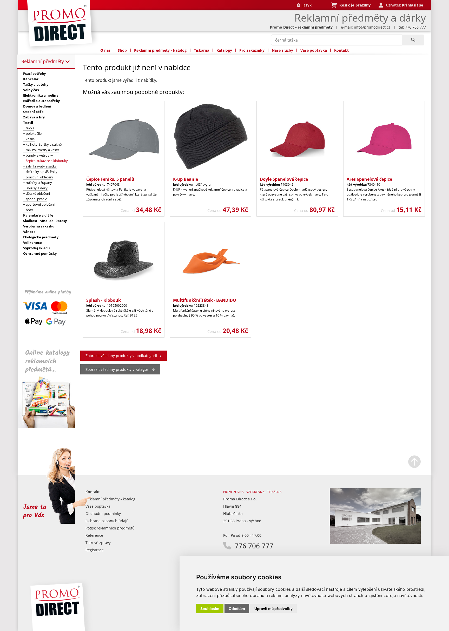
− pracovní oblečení (38, 177)
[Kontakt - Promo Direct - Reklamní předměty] (375, 542)
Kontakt (341, 50)
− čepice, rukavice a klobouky (45, 160)
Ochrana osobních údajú (107, 520)
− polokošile (32, 133)
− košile (29, 139)
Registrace (94, 549)
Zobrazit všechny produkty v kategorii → (120, 369)
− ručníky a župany (37, 182)
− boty (28, 209)
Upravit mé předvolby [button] (273, 608)
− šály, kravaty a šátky (40, 166)
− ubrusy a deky (35, 188)
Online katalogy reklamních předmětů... (47, 361)
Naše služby (282, 50)
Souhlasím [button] (209, 608)
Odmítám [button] (237, 608)
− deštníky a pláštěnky (40, 171)
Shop (122, 50)
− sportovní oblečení (39, 204)
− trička (28, 128)
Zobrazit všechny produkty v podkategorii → (123, 355)
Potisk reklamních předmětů (110, 528)
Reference (94, 535)
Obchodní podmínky (103, 513)
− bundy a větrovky (38, 155)
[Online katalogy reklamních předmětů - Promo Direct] (50, 426)
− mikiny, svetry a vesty (41, 149)
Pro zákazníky (252, 50)
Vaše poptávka (313, 50)
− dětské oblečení (36, 193)
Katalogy (224, 50)
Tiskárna (201, 50)
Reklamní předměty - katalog (160, 50)
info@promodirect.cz (372, 27)
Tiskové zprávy (98, 542)
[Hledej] (413, 40)
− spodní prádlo (35, 199)
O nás (105, 50)
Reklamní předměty (43, 61)
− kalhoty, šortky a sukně (42, 144)
